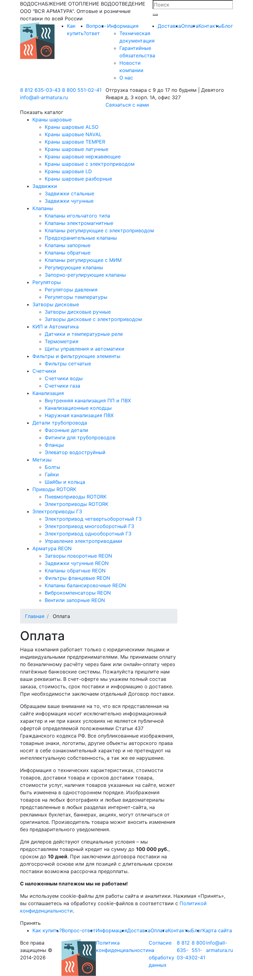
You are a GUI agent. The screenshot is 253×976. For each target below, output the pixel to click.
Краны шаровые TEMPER (75, 142)
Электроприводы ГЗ (57, 511)
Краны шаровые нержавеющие (83, 156)
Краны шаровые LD (68, 171)
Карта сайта (217, 930)
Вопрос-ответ (79, 930)
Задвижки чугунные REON (77, 563)
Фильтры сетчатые (68, 363)
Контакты (210, 26)
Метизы (42, 460)
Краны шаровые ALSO (71, 127)
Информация (123, 26)
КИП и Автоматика (55, 326)
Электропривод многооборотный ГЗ (89, 526)
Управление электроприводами (83, 541)
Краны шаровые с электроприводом (90, 164)
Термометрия (61, 341)
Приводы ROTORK (54, 489)
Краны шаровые (52, 119)
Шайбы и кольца (65, 482)
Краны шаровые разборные (78, 179)
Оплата (189, 26)
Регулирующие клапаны (74, 267)
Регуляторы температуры (76, 297)
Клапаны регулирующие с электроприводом (99, 230)
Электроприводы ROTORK (76, 504)
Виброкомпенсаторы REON (78, 593)
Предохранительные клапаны (81, 238)
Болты (52, 467)
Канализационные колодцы (78, 408)
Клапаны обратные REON (75, 570)
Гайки (52, 474)
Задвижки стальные (69, 193)
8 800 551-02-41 (82, 90)
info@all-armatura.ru (44, 97)
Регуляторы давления (71, 290)
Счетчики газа (62, 386)
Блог (227, 26)
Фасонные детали (66, 430)
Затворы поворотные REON (78, 556)
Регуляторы (46, 282)
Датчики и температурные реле (84, 334)
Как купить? (47, 930)
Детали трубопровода (59, 423)
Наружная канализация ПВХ (79, 415)
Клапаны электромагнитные (79, 223)
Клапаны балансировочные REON (85, 585)
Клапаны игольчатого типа (77, 216)
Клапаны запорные (67, 245)
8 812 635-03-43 (40, 90)
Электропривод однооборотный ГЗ (88, 534)
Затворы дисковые (55, 304)
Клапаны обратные (67, 253)
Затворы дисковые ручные (78, 312)
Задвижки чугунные (69, 201)
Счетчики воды (64, 378)
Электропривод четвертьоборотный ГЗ (93, 519)
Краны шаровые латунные (76, 149)
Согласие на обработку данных (161, 954)
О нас (126, 78)
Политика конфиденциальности (122, 946)
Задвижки (44, 186)
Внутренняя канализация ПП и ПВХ (88, 400)
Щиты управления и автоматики (84, 349)
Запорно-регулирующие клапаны (85, 275)
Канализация (48, 393)
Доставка (169, 26)
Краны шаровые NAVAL (73, 134)
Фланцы (54, 445)
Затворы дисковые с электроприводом (93, 319)
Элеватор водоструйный (75, 452)
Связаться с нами (127, 105)
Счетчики (44, 371)
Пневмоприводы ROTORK (75, 497)
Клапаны (42, 208)
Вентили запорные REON (75, 600)
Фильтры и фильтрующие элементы (76, 356)
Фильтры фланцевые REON (77, 578)
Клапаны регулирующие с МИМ (83, 260)
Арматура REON (52, 548)
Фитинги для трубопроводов (80, 437)
